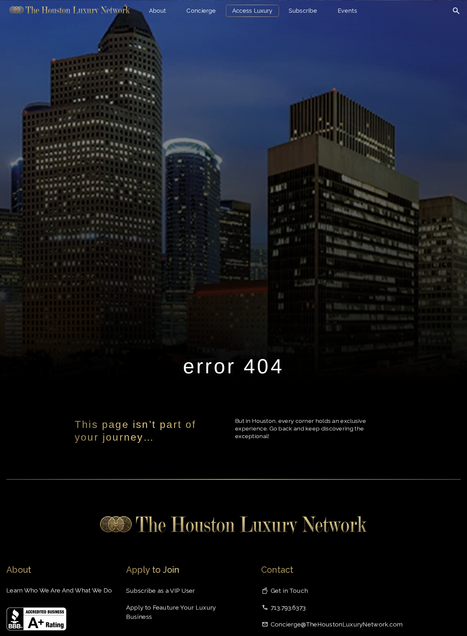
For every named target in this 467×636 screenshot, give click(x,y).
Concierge (201, 10)
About (157, 10)
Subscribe (303, 10)
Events (347, 10)
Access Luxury (252, 10)
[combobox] (431, 23)
